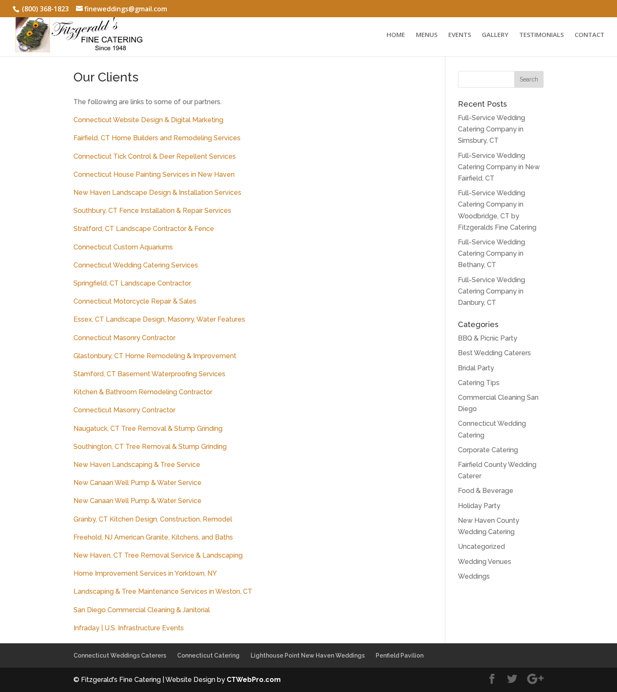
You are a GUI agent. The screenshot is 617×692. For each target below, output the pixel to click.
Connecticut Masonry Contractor (124, 338)
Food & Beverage (485, 491)
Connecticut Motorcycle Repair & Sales (134, 301)
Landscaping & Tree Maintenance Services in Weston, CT (162, 591)
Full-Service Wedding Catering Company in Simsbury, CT (491, 129)
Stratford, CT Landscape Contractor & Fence (143, 229)
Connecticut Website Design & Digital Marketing (148, 120)
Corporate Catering (488, 450)
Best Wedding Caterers (494, 353)
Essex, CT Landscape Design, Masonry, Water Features (159, 319)
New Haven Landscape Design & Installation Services (157, 193)
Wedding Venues (484, 562)
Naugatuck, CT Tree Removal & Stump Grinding (147, 428)
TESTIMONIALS (541, 35)
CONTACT (589, 35)
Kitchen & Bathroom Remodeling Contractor (142, 392)
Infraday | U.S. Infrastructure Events (128, 628)
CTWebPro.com (254, 680)
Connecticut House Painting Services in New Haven (154, 174)
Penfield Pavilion (400, 655)
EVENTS (459, 35)
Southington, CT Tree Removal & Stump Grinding (150, 447)
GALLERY (495, 35)
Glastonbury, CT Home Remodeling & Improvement (154, 356)
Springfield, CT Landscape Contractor (132, 283)
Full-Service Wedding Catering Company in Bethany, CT (491, 253)
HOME (396, 35)
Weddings (474, 576)
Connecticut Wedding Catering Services (135, 265)
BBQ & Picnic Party (487, 338)
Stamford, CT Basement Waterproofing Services (149, 374)
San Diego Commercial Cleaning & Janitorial (141, 610)
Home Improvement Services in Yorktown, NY (145, 573)
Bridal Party (476, 368)
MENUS (426, 35)
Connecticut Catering (208, 655)
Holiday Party (479, 506)
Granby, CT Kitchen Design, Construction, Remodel (152, 519)
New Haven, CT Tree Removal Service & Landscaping (158, 555)
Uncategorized (481, 546)
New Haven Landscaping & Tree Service (136, 465)
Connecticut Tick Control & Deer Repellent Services (154, 156)
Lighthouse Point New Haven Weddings (308, 655)
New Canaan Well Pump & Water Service (137, 483)
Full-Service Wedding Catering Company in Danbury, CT (491, 291)
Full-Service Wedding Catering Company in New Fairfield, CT (499, 167)
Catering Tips (478, 383)
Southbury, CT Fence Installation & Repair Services (152, 211)
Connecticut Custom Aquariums (123, 247)
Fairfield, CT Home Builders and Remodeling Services (157, 138)
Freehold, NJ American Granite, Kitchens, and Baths (153, 537)
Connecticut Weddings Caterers (119, 655)
